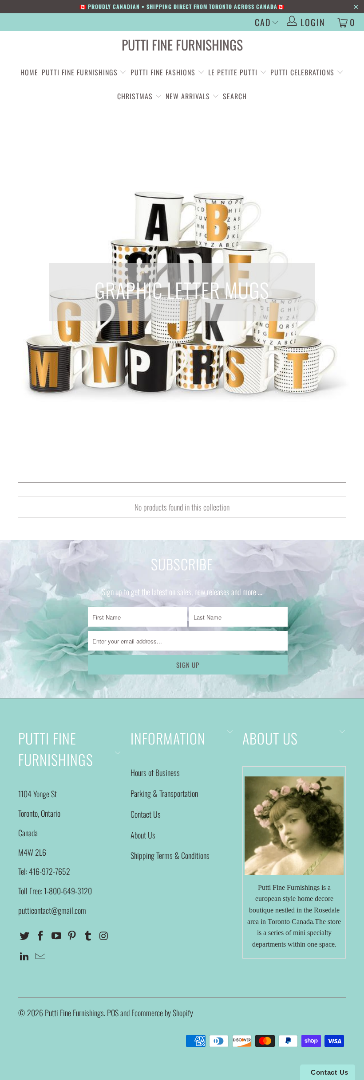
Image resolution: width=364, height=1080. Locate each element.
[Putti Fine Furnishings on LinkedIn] (25, 956)
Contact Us (146, 814)
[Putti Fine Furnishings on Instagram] (104, 935)
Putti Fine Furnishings (182, 45)
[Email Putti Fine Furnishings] (40, 956)
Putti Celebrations (302, 72)
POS (113, 1012)
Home (29, 72)
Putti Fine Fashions (163, 72)
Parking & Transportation (164, 793)
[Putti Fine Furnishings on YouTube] (56, 935)
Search (235, 96)
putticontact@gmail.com (52, 910)
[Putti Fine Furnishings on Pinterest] (72, 935)
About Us (143, 835)
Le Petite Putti (234, 72)
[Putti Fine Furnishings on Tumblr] (88, 935)
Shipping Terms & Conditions (170, 855)
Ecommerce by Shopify (162, 1012)
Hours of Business (155, 772)
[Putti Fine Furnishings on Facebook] (40, 935)
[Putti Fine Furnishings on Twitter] (25, 935)
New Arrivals (188, 96)
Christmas (136, 96)
